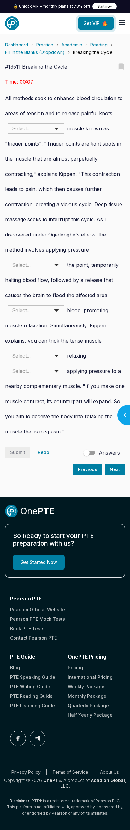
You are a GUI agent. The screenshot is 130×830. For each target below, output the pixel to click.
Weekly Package (86, 686)
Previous (87, 469)
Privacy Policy (26, 772)
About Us (109, 772)
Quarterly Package (88, 705)
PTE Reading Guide (31, 696)
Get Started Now (39, 562)
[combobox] (36, 128)
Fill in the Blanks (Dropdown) (35, 52)
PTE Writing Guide (30, 686)
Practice (44, 44)
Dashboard (16, 44)
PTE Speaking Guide (32, 677)
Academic (72, 44)
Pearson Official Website (37, 609)
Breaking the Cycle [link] (93, 52)
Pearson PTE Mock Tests (37, 619)
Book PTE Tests (27, 628)
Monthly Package (87, 696)
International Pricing (90, 677)
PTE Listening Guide (32, 705)
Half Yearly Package (90, 715)
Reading (99, 44)
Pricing (75, 667)
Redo (43, 452)
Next (115, 469)
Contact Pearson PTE (33, 638)
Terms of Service (70, 772)
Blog (15, 667)
